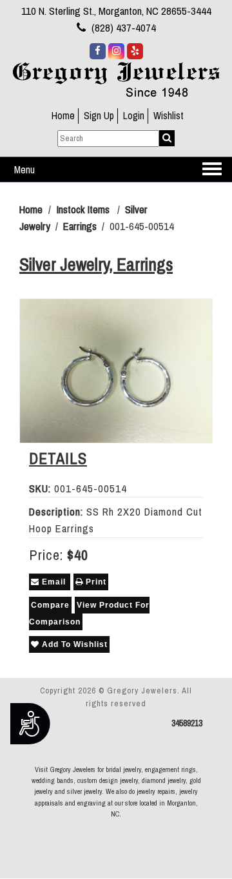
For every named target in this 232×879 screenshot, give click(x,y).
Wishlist (168, 115)
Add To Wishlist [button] (73, 644)
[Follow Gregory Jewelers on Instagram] (116, 51)
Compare (50, 605)
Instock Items (83, 210)
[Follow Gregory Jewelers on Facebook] (98, 51)
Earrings (80, 227)
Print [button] (94, 581)
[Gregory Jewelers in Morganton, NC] (116, 79)
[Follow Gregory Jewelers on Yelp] (135, 51)
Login (133, 115)
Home (63, 115)
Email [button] (53, 581)
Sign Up (99, 115)
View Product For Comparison (89, 613)
